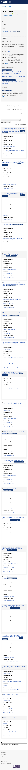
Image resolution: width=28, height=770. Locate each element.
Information (3, 752)
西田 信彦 (5, 723)
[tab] (14, 106)
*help (25, 13)
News (2, 759)
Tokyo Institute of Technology (8, 247)
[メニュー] (26, 2)
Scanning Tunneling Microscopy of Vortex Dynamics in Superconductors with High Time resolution (11, 403)
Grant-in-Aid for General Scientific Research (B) (12, 653)
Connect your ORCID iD (18, 13)
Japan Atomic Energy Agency (8, 155)
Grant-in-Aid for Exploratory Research (10, 447)
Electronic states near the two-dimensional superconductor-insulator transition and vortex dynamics (12, 548)
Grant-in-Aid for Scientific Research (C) (10, 146)
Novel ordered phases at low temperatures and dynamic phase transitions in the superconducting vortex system (13, 314)
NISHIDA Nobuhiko (7, 410)
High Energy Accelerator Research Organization (12, 367)
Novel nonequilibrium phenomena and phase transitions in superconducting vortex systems (12, 254)
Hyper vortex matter (7, 224)
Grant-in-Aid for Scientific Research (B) (10, 178)
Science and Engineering (19, 77)
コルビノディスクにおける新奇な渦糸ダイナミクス (14, 488)
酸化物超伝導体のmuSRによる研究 (10, 694)
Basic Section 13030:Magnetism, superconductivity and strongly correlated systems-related (13, 75)
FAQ (2, 756)
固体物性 (15, 81)
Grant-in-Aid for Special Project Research (11, 731)
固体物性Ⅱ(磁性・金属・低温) (8, 567)
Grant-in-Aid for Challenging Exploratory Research (12, 299)
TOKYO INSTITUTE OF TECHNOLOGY (10, 630)
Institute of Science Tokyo (8, 188)
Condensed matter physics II (8, 71)
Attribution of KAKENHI (6, 763)
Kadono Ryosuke (6, 349)
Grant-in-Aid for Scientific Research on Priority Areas (13, 708)
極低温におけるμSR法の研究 (9, 717)
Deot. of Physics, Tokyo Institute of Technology (11, 689)
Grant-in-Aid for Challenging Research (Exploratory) (13, 210)
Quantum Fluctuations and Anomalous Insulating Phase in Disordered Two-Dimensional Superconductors (13, 607)
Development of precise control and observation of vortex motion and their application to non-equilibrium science (13, 284)
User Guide (3, 754)
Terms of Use (4, 761)
